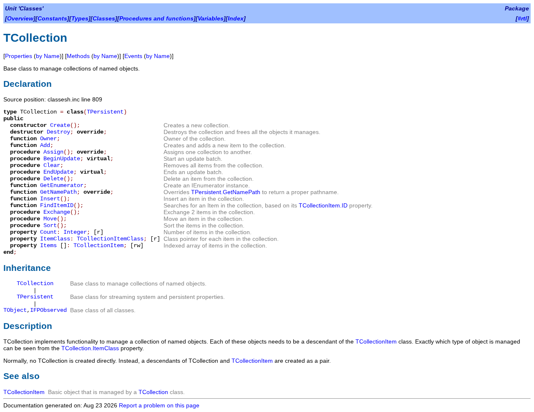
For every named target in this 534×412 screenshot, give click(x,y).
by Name (48, 56)
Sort (50, 225)
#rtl (522, 18)
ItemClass (55, 238)
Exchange (56, 212)
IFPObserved (48, 310)
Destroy (58, 132)
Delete (53, 178)
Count (48, 232)
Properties (18, 56)
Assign (53, 152)
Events (133, 56)
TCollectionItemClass (110, 238)
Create (60, 125)
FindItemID (56, 205)
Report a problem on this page (159, 405)
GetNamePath (58, 192)
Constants (52, 18)
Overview (20, 18)
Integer (75, 232)
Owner (48, 138)
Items (48, 245)
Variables (211, 18)
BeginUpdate (61, 158)
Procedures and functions (156, 18)
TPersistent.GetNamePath (225, 192)
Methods (78, 56)
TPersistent (105, 112)
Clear (51, 165)
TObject (15, 310)
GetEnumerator (61, 185)
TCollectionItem (98, 245)
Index (236, 18)
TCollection (35, 283)
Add (45, 145)
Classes (104, 18)
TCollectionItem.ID (323, 205)
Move (50, 218)
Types (79, 18)
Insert (50, 198)
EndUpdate (58, 172)
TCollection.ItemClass (90, 348)
